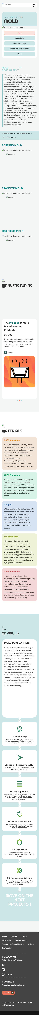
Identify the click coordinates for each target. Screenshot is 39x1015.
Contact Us (6, 948)
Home (6, 17)
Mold (21, 17)
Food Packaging (21, 940)
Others (31, 944)
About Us (14, 936)
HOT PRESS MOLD (9, 137)
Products (13, 17)
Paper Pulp (6, 940)
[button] (34, 5)
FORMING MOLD (8, 133)
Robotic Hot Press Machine (13, 944)
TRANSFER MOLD (23, 133)
